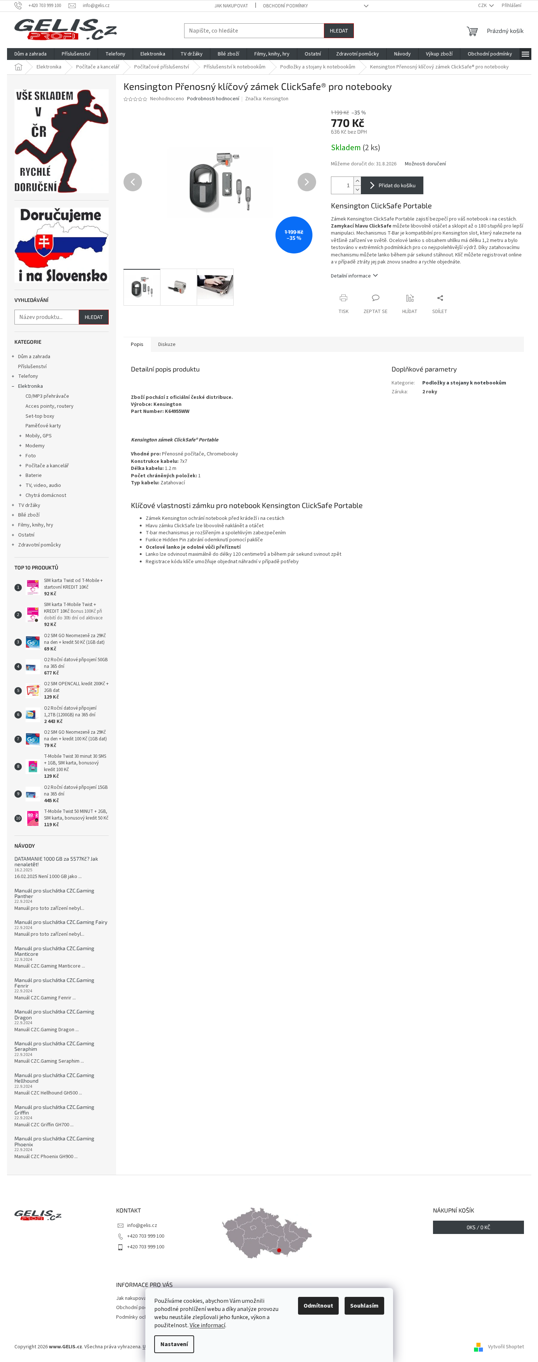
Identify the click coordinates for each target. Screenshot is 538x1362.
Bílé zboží (29, 515)
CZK (483, 5)
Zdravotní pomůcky (39, 545)
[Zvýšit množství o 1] (357, 181)
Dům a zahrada (34, 356)
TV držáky (29, 505)
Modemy (35, 446)
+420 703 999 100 (145, 1236)
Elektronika (30, 386)
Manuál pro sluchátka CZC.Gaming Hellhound (54, 1078)
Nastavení (174, 1344)
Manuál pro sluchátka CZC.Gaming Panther (54, 893)
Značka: (266, 98)
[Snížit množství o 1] (357, 189)
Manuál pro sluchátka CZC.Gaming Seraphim (54, 1046)
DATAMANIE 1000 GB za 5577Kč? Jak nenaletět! (56, 861)
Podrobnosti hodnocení (213, 98)
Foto (31, 456)
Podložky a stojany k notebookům (464, 383)
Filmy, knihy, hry (35, 525)
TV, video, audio (43, 485)
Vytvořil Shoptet (506, 1347)
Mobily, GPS (39, 436)
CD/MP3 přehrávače (47, 396)
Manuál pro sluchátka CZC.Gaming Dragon (54, 1014)
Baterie (34, 475)
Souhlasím (364, 1306)
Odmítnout (318, 1306)
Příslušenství (32, 366)
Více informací (207, 1325)
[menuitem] (30, 54)
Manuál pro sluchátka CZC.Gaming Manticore (54, 951)
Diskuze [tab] (167, 344)
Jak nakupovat (231, 6)
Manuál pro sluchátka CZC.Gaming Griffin (54, 1110)
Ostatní (26, 535)
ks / (478, 1227)
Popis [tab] (137, 344)
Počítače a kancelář (47, 466)
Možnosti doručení (425, 164)
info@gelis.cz (142, 1225)
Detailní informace (351, 276)
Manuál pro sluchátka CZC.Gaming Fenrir (54, 983)
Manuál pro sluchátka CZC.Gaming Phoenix (54, 1141)
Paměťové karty (43, 426)
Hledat (339, 30)
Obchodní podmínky (285, 6)
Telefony (28, 376)
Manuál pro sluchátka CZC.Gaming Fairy (60, 922)
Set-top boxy (40, 416)
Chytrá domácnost (46, 495)
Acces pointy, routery (50, 406)
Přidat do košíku (397, 185)
